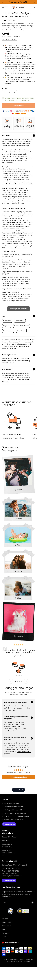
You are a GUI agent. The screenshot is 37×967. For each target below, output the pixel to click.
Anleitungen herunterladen (18, 309)
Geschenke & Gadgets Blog (7, 845)
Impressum (6, 933)
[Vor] (34, 2)
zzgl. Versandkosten (9, 39)
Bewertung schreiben (19, 777)
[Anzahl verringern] (4, 92)
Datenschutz (6, 926)
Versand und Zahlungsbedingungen (9, 852)
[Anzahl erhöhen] (14, 92)
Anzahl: (4, 88)
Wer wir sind (6, 840)
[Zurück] (2, 2)
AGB (3, 929)
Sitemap (5, 919)
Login (4, 937)
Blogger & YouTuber (9, 837)
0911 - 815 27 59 (13, 871)
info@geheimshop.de (13, 876)
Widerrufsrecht (7, 922)
